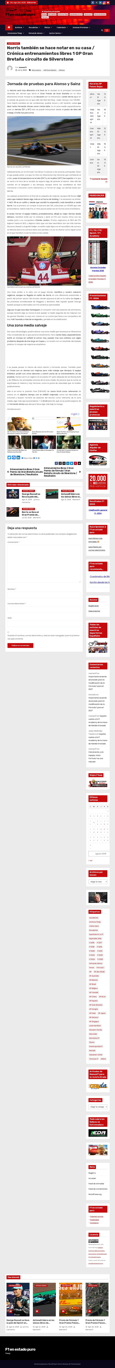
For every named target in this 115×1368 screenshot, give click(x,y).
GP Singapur (94, 1021)
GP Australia (94, 976)
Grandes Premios (13, 43)
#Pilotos (62, 70)
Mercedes (93, 1034)
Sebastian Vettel (95, 1055)
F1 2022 (92, 955)
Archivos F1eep (63, 14)
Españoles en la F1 (76, 14)
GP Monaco (93, 1017)
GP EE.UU (102, 997)
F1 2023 (100, 955)
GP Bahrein (93, 980)
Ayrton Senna (55, 33)
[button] (102, 30)
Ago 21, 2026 (27, 499)
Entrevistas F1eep (15, 33)
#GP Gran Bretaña (50, 70)
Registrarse (93, 606)
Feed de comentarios (97, 1189)
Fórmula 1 (45, 17)
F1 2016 (91, 943)
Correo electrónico (17, 603)
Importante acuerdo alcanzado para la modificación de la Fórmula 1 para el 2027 (97, 683)
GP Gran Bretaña (95, 1005)
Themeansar (76, 1364)
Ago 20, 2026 (67, 1327)
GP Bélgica (93, 988)
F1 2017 (99, 943)
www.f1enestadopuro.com (95, 1263)
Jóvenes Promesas (81, 27)
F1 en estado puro (20, 14)
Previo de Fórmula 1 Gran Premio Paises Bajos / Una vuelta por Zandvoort (96, 1324)
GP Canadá (93, 992)
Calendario (61, 27)
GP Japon (102, 1013)
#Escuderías (36, 70)
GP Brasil (92, 984)
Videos (103, 1059)
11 (93, 822)
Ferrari (91, 967)
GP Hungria (93, 1009)
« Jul (90, 860)
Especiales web (95, 938)
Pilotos (44, 14)
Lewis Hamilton (95, 1026)
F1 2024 (92, 959)
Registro (92, 1173)
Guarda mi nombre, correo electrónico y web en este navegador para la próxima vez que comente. (43, 637)
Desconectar (94, 611)
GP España (93, 1001)
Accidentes (93, 918)
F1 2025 (100, 959)
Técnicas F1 (88, 14)
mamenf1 (23, 67)
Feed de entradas (96, 1183)
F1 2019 (99, 947)
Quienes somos (96, 1216)
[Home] (9, 27)
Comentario (14, 542)
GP (90, 972)
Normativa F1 (94, 1038)
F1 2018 (91, 947)
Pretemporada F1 (95, 1046)
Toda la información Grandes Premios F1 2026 (97, 278)
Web (10, 618)
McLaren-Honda (95, 1030)
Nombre (12, 589)
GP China (92, 997)
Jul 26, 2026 (27, 517)
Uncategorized (66, 1285)
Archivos (19, 27)
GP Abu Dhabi (99, 972)
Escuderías (52, 14)
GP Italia (92, 1013)
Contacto (94, 1223)
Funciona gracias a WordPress (45, 1364)
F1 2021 (99, 951)
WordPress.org (95, 1194)
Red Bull (92, 1050)
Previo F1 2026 (92, 1285)
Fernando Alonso (100, 14)
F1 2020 (92, 951)
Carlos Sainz (94, 926)
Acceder (92, 1178)
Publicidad (94, 1219)
